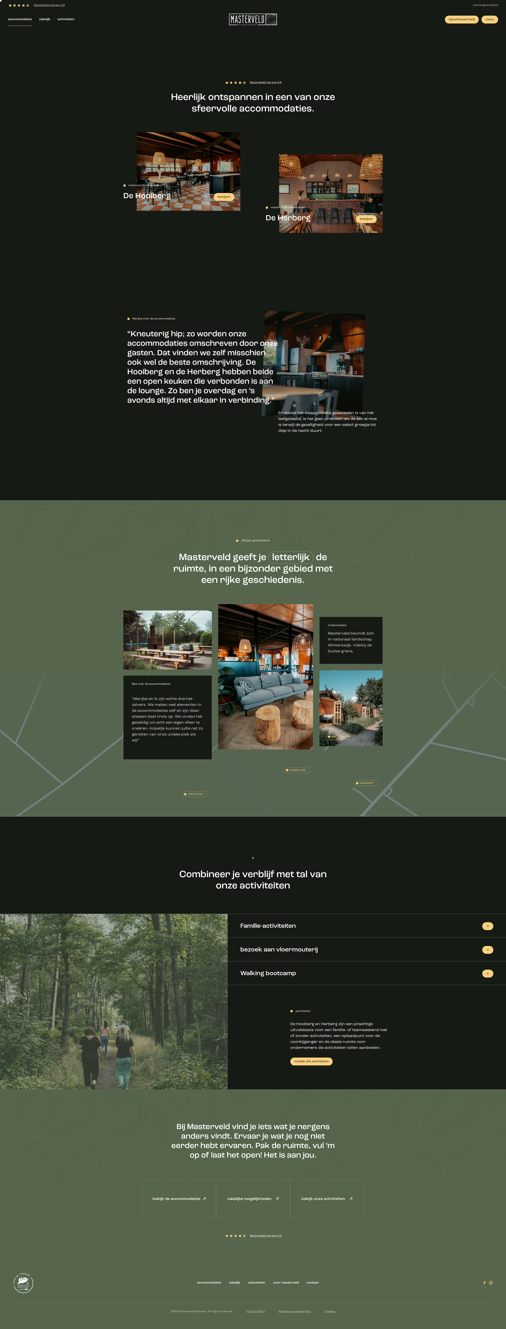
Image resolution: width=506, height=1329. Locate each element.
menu (489, 19)
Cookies (330, 1311)
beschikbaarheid (462, 19)
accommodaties (20, 19)
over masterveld (286, 1282)
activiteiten (66, 19)
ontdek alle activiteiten (311, 1061)
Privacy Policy (255, 1311)
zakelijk (44, 19)
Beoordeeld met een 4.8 (49, 5)
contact (313, 1282)
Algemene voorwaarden (295, 1311)
